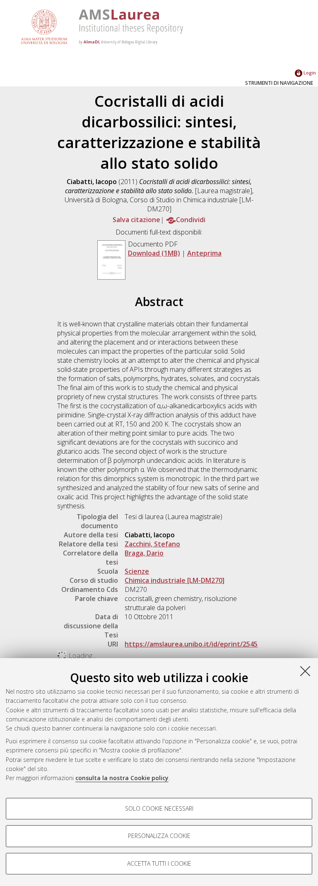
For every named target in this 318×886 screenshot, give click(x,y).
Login (309, 72)
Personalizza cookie (159, 836)
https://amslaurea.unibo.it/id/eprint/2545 (191, 644)
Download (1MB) (154, 253)
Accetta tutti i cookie (159, 863)
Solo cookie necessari (159, 808)
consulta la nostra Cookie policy (122, 778)
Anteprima (204, 253)
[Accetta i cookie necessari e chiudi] (305, 671)
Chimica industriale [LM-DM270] (174, 580)
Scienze (137, 571)
